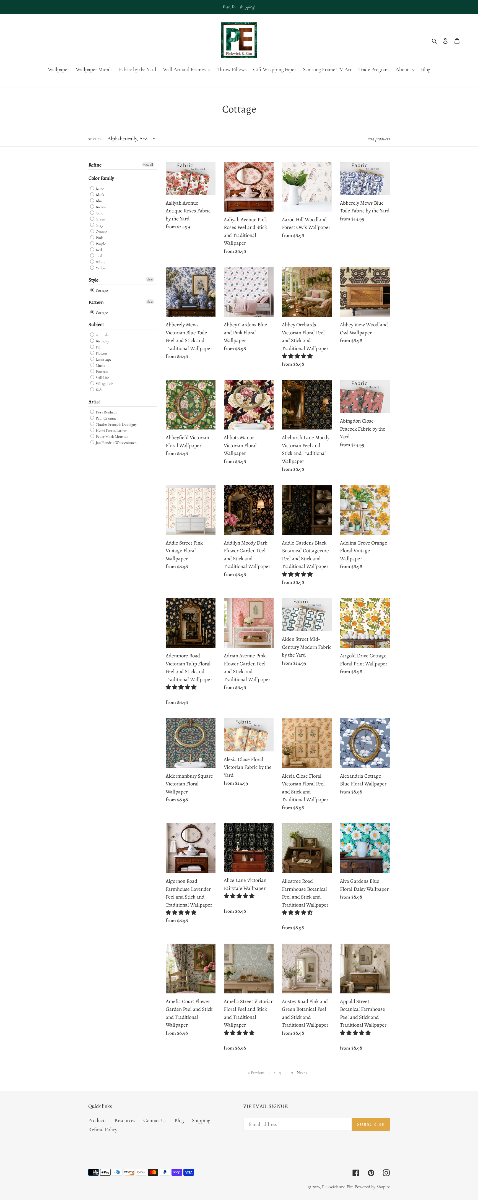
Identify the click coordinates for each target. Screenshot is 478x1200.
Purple (100, 243)
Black (99, 194)
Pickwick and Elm (338, 1186)
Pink (99, 237)
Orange (101, 231)
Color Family (101, 178)
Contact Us (154, 1120)
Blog (179, 1120)
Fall (98, 347)
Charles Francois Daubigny (116, 424)
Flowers (101, 353)
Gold (99, 213)
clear (150, 279)
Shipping (201, 1120)
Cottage (101, 290)
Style (93, 280)
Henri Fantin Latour (111, 430)
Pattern (96, 302)
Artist (94, 401)
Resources (125, 1120)
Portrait (101, 371)
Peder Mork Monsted (111, 436)
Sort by (94, 139)
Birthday (102, 341)
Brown (100, 207)
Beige (99, 188)
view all (148, 164)
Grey (99, 225)
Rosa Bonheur (106, 412)
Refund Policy (102, 1129)
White (100, 262)
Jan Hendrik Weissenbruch (116, 442)
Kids (99, 389)
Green (100, 219)
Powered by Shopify (372, 1186)
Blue (99, 201)
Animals (102, 335)
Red (98, 250)
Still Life (102, 377)
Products (97, 1120)
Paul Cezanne (105, 418)
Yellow (100, 268)
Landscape (103, 359)
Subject (96, 324)
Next (302, 1072)
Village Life (104, 383)
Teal (98, 256)
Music (100, 365)
